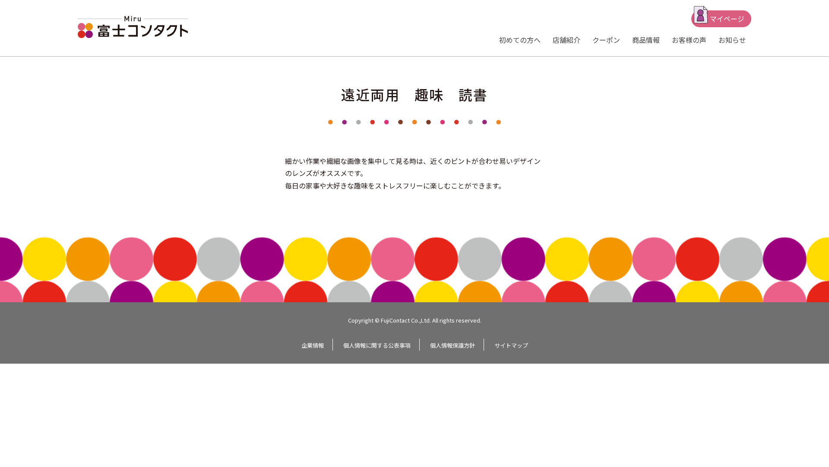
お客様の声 (689, 40)
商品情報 (646, 40)
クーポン (606, 40)
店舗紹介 (566, 40)
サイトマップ (511, 345)
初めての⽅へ (520, 40)
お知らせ (732, 40)
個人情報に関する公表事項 (377, 345)
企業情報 (312, 345)
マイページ (727, 18)
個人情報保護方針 (452, 345)
